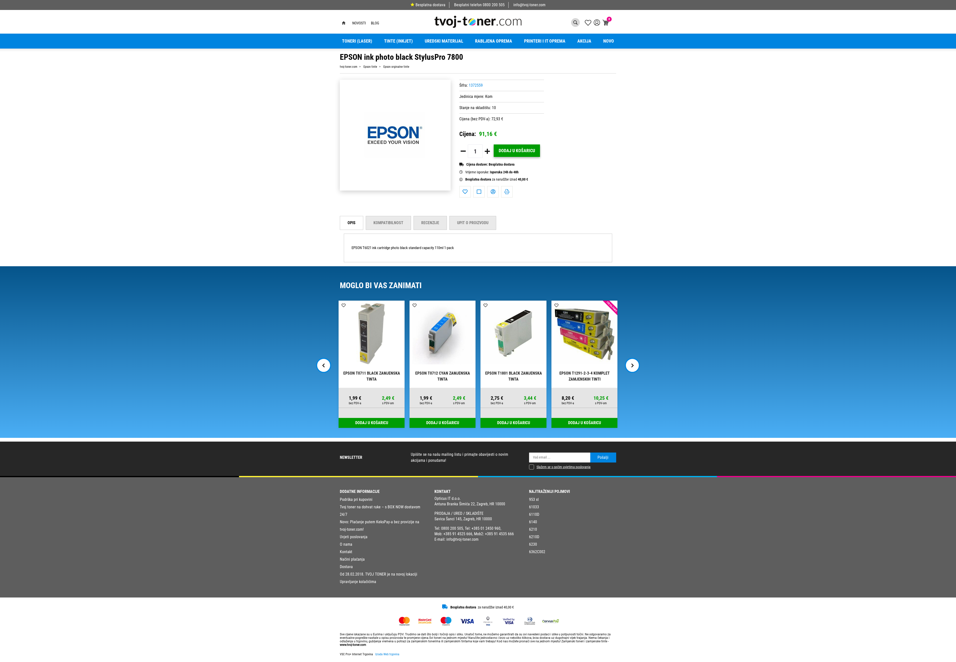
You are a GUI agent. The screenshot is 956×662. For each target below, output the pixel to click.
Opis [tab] (352, 222)
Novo (608, 41)
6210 (533, 529)
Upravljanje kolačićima (358, 581)
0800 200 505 (494, 4)
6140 (533, 522)
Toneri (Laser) (357, 41)
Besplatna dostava (430, 4)
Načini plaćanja (352, 559)
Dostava (346, 566)
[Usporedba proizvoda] (479, 191)
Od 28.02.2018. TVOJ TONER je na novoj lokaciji (378, 574)
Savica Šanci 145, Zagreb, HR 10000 (463, 519)
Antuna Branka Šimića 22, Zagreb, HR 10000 (469, 504)
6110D (534, 514)
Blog (375, 23)
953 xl (534, 499)
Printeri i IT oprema (544, 41)
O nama (346, 544)
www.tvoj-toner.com (353, 645)
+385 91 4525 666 (457, 533)
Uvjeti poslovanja (353, 536)
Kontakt (346, 551)
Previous (323, 365)
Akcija (584, 41)
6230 (533, 544)
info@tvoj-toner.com (529, 4)
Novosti (359, 23)
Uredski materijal (444, 41)
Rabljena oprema (493, 41)
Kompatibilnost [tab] (388, 222)
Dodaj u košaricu (517, 150)
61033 (534, 507)
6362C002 (537, 551)
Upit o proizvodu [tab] (472, 222)
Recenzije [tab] (430, 222)
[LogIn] (597, 22)
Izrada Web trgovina (387, 654)
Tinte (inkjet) (398, 41)
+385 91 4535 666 (499, 533)
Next (632, 365)
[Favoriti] (465, 191)
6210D (534, 536)
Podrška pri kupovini (356, 499)
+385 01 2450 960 (486, 528)
